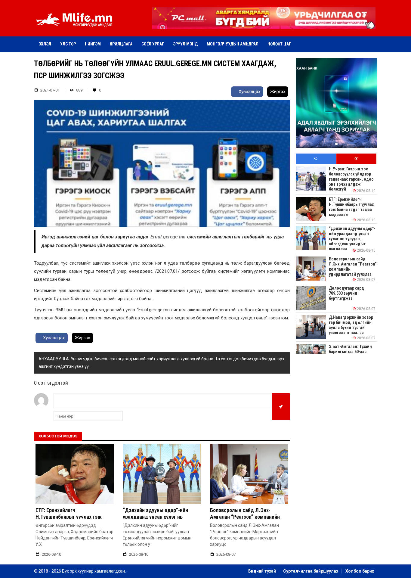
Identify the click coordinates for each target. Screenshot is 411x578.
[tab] (316, 159)
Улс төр (68, 44)
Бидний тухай (262, 571)
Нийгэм (93, 44)
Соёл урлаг (152, 44)
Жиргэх (277, 91)
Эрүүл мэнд (185, 44)
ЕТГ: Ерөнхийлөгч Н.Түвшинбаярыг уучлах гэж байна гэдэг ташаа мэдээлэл (70, 516)
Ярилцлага (121, 44)
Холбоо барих (359, 571)
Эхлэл (45, 44)
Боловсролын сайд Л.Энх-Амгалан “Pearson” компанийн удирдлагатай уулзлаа (245, 516)
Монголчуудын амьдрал (232, 44)
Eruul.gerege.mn (168, 237)
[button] (263, 25)
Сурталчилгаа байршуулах (310, 571)
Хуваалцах (248, 91)
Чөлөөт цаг (279, 44)
